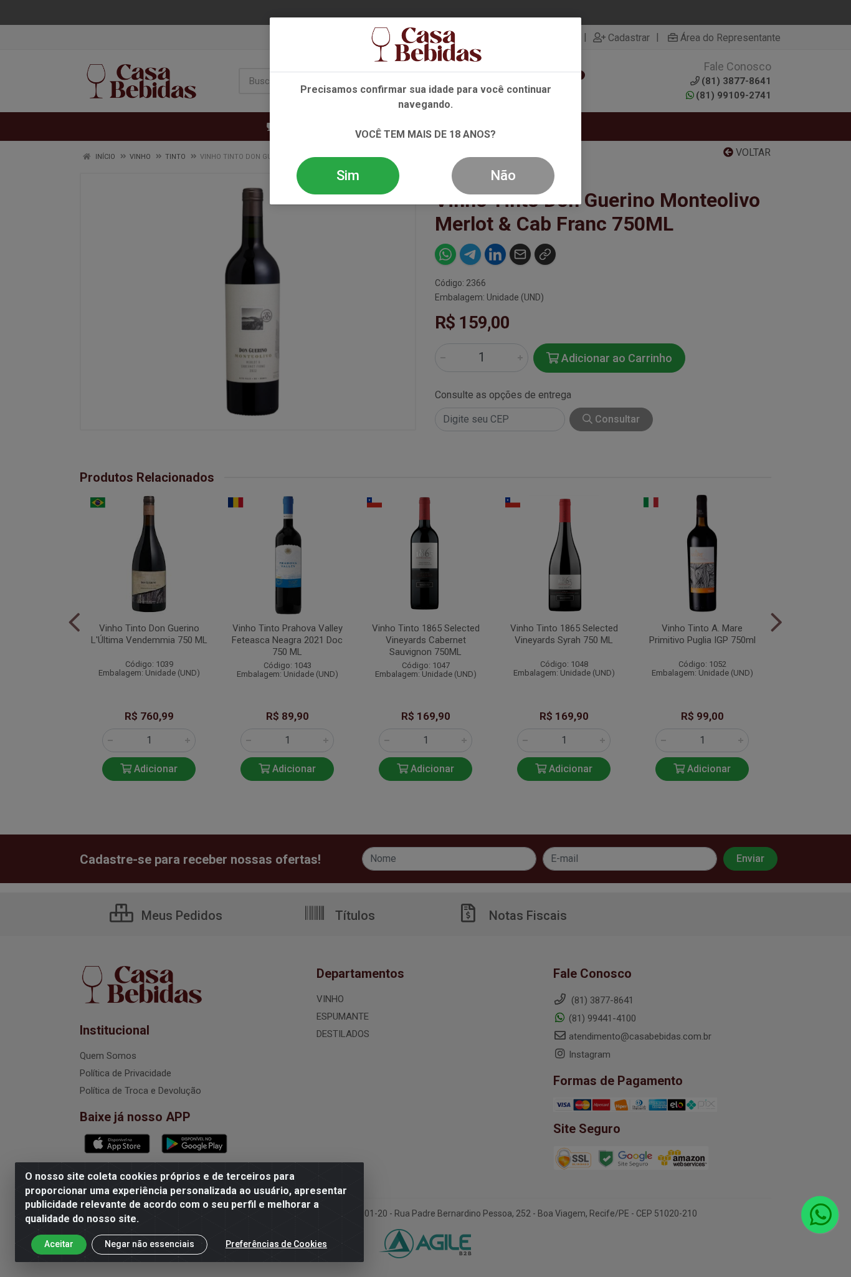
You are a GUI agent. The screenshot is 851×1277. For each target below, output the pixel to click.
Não (503, 175)
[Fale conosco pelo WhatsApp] (820, 1214)
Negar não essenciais (149, 1244)
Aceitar (59, 1244)
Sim (347, 175)
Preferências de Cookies (276, 1244)
